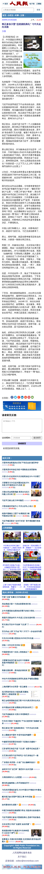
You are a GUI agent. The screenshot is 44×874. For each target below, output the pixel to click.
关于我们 (22, 857)
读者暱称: (6, 438)
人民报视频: (7, 528)
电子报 (32, 4)
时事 (17, 15)
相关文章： (7, 458)
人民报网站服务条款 (22, 852)
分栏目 (11, 15)
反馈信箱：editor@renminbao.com (22, 861)
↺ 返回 (5, 4)
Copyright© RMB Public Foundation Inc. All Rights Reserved (22, 846)
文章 (22, 15)
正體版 (38, 4)
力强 (4, 31)
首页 (4, 15)
